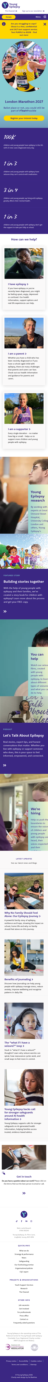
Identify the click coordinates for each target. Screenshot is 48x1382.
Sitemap (33, 1364)
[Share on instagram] (31, 1221)
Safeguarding (24, 1261)
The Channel (10, 11)
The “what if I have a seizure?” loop (17, 1044)
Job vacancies (24, 1305)
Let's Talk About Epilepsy (23, 735)
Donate (8, 17)
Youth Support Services (24, 1285)
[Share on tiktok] (16, 1221)
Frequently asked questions (24, 1323)
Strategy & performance (24, 1254)
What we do (24, 1251)
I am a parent (16, 353)
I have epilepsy (17, 284)
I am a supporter (18, 429)
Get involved (24, 1309)
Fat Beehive (32, 1377)
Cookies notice (36, 1361)
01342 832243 (24, 1230)
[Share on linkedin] (26, 1221)
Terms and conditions (19, 1364)
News (24, 1258)
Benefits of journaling (17, 979)
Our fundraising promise (24, 1265)
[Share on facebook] (21, 1221)
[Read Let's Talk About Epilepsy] (24, 765)
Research (24, 1288)
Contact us (24, 1319)
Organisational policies (24, 1268)
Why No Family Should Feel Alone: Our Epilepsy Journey (21, 914)
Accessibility (23, 1361)
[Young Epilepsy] (11, 5)
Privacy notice (11, 1361)
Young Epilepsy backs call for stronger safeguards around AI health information (19, 1114)
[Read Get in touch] (24, 1193)
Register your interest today (24, 118)
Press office (24, 1316)
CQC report (24, 1272)
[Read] (24, 611)
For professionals (24, 1312)
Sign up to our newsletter (32, 11)
